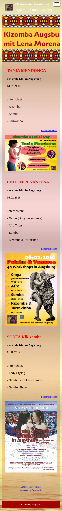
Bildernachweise (49, 130)
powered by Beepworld (31, 490)
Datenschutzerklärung (31, 487)
